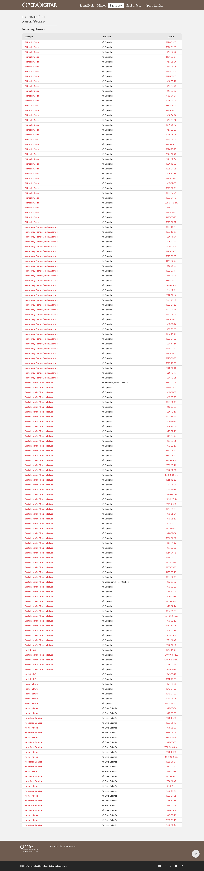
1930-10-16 (171, 465)
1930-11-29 (171, 470)
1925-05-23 (171, 217)
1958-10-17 (171, 771)
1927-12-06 (171, 334)
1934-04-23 (171, 543)
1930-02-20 (171, 431)
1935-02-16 (171, 567)
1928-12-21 (171, 377)
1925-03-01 (171, 188)
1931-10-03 (171, 489)
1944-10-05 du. (171, 703)
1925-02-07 (171, 183)
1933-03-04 (171, 513)
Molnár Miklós (31, 708)
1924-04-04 (171, 95)
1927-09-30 (171, 329)
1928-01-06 (171, 338)
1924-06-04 (171, 134)
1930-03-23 (171, 436)
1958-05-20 (171, 727)
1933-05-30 (171, 518)
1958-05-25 (171, 732)
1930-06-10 (171, 450)
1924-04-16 (171, 105)
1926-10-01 (171, 285)
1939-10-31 (171, 635)
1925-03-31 (171, 193)
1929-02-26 (171, 382)
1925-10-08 (171, 227)
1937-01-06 (171, 611)
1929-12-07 (171, 416)
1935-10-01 (171, 591)
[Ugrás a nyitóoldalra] (39, 5)
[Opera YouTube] (176, 865)
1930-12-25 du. (171, 474)
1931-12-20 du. (171, 494)
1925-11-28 (171, 236)
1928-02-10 (171, 348)
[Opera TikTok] (181, 865)
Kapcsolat (62, 846)
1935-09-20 (171, 586)
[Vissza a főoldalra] (29, 848)
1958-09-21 (171, 761)
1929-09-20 (171, 406)
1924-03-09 (171, 66)
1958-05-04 (171, 708)
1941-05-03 (171, 679)
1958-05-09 (171, 713)
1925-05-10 (171, 212)
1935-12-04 (171, 601)
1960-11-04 (171, 824)
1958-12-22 (171, 790)
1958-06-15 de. (171, 756)
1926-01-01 (171, 246)
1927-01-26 (171, 304)
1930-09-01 (171, 455)
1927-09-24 (171, 324)
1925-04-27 (171, 207)
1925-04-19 (171, 197)
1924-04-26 (171, 115)
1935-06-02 (171, 581)
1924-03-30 (171, 90)
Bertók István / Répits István (39, 382)
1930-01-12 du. (171, 426)
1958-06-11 (171, 752)
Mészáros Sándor (33, 718)
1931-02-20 (171, 479)
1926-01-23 (171, 256)
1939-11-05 (171, 640)
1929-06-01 (171, 402)
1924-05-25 (171, 129)
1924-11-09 (171, 154)
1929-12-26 (171, 421)
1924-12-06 (171, 163)
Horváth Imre (31, 684)
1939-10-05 (171, 625)
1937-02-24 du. (171, 615)
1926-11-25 (171, 295)
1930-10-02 (171, 460)
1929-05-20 (171, 397)
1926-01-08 (171, 251)
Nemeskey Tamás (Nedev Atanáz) (41, 227)
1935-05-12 (171, 577)
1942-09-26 (171, 684)
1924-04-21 (171, 110)
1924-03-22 (171, 81)
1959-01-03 (171, 795)
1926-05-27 (171, 280)
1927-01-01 (171, 299)
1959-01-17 (171, 800)
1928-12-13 (171, 372)
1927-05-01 (171, 319)
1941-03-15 (171, 674)
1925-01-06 (171, 168)
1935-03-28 (171, 572)
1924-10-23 (171, 149)
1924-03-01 (171, 56)
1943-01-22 (171, 688)
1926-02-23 (171, 261)
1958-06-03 (171, 742)
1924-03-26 (171, 86)
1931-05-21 (171, 484)
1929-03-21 (171, 387)
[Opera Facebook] (165, 865)
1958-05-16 (171, 722)
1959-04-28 (171, 805)
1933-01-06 (171, 509)
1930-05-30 (171, 445)
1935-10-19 (171, 596)
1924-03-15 (171, 76)
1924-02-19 (171, 47)
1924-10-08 (171, 144)
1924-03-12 (171, 71)
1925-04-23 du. (171, 202)
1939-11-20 (171, 645)
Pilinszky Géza (32, 42)
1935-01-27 (171, 562)
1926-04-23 (171, 275)
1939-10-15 (171, 630)
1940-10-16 (171, 664)
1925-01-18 (171, 173)
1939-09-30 (171, 620)
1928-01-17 (171, 343)
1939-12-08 (171, 649)
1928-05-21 (171, 353)
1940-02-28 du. (171, 659)
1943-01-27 (171, 693)
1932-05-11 (171, 504)
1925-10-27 (171, 231)
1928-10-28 (171, 363)
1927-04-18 (171, 314)
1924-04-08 (171, 100)
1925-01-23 (171, 178)
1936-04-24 (171, 606)
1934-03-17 (171, 538)
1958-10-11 (171, 766)
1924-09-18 (171, 139)
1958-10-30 (171, 776)
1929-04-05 (171, 392)
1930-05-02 (171, 440)
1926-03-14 (171, 270)
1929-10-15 (171, 411)
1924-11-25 (171, 159)
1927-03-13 (171, 309)
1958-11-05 (171, 781)
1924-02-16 (171, 42)
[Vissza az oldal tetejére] (196, 854)
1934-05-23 (171, 547)
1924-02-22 (171, 52)
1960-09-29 (171, 815)
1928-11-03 (171, 368)
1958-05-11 (171, 718)
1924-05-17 (171, 124)
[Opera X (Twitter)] (170, 865)
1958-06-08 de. (171, 747)
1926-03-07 (171, 265)
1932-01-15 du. (171, 499)
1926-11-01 (171, 290)
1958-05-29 (171, 737)
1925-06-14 (171, 222)
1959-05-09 (171, 810)
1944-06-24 (171, 698)
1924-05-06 (171, 120)
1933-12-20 (171, 528)
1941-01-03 (171, 669)
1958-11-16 (171, 786)
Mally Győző (30, 649)
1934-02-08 (171, 533)
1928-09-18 (171, 358)
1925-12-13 (171, 241)
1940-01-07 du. (171, 654)
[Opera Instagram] (159, 865)
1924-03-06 (171, 61)
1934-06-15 (171, 552)
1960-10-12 (171, 820)
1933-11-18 (171, 523)
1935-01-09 (171, 557)
